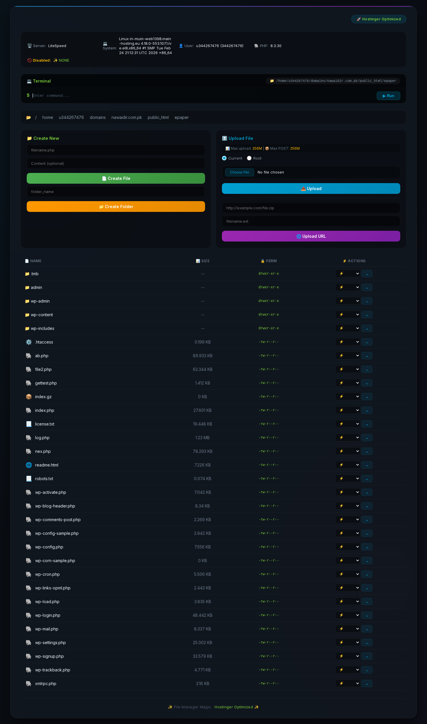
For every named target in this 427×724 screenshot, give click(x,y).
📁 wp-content (39, 314)
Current (235, 158)
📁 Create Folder (116, 206)
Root (257, 158)
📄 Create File (116, 178)
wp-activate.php (46, 492)
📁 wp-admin (37, 300)
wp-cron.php (43, 574)
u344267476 (71, 117)
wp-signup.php (45, 656)
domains (98, 117)
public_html (158, 117)
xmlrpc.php (41, 683)
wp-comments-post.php (53, 519)
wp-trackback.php (48, 670)
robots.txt (39, 478)
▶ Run (388, 96)
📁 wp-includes (39, 328)
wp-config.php (44, 547)
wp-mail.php (42, 629)
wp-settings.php (46, 642)
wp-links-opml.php (48, 588)
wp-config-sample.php (52, 533)
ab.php (37, 356)
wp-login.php (43, 615)
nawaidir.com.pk (127, 117)
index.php (40, 410)
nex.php (38, 451)
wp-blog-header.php (50, 506)
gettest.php (41, 383)
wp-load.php (43, 601)
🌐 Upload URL (311, 236)
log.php (38, 438)
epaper (182, 117)
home (47, 117)
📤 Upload (311, 188)
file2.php (39, 369)
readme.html (42, 465)
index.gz (39, 397)
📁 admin (33, 287)
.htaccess (39, 342)
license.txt (40, 424)
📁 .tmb (32, 273)
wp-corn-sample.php (50, 560)
